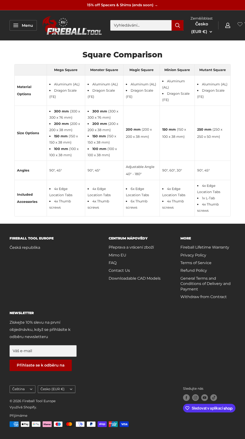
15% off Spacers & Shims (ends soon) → (122, 5)
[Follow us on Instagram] (195, 397)
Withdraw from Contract (203, 297)
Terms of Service (196, 263)
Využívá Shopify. (23, 407)
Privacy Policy (193, 255)
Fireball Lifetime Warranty (204, 247)
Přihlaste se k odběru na (41, 365)
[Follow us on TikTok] (213, 397)
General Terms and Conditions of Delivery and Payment (205, 283)
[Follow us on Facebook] (186, 397)
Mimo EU (117, 255)
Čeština (18, 389)
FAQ (113, 263)
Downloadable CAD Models (135, 278)
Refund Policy (193, 270)
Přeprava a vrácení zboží (131, 247)
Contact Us (119, 270)
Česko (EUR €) (52, 389)
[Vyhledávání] (178, 25)
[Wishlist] (240, 25)
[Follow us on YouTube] (204, 397)
